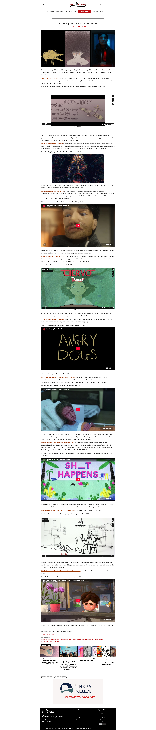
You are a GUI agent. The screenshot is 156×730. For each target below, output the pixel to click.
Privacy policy (78, 715)
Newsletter (104, 4)
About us (78, 713)
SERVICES (102, 11)
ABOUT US (108, 11)
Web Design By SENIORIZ (86, 728)
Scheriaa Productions (74, 728)
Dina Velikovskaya (66, 639)
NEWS (51, 11)
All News (103, 713)
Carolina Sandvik (87, 639)
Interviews (102, 719)
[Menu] (43, 5)
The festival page (48, 634)
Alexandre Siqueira (54, 639)
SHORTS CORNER (72, 11)
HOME (46, 11)
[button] (46, 5)
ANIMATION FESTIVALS (84, 11)
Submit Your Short (103, 717)
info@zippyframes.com (47, 719)
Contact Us (78, 717)
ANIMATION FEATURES (61, 11)
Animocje (44, 639)
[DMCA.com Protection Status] (102, 724)
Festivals (103, 715)
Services (78, 719)
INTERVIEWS (95, 11)
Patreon (111, 4)
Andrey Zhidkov (99, 639)
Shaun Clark (77, 639)
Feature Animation (103, 721)
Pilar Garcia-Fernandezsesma (50, 641)
